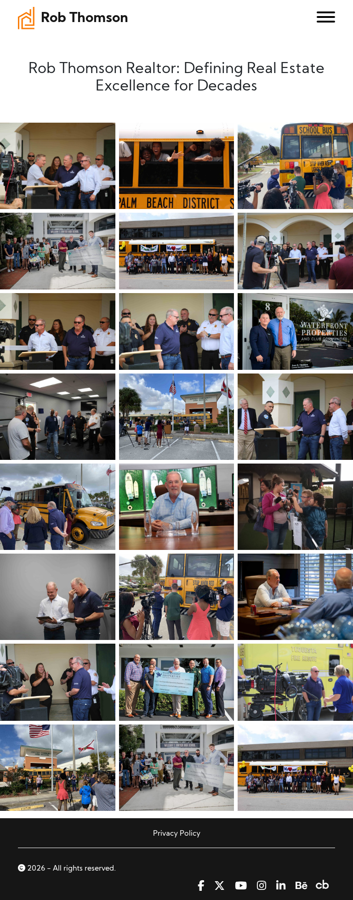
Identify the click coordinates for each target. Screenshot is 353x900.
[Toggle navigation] (322, 19)
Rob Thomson (84, 18)
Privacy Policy (176, 834)
